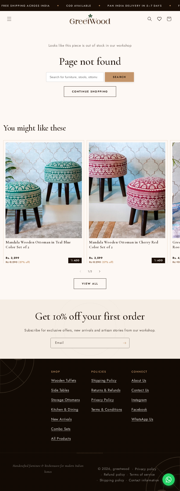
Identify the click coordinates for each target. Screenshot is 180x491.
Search (119, 77)
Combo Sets (60, 428)
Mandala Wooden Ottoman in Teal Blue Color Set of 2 (38, 244)
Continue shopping (90, 92)
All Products (61, 438)
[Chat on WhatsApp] (168, 479)
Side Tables (60, 390)
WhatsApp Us (142, 419)
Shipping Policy (104, 380)
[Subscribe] (124, 343)
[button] (9, 19)
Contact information (144, 480)
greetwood (121, 468)
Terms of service (142, 474)
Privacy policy (146, 469)
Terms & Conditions (106, 409)
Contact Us (140, 390)
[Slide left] (80, 271)
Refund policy (114, 474)
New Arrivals (61, 419)
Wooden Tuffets (63, 380)
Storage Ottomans (65, 399)
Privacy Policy (102, 399)
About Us (138, 380)
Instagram (139, 399)
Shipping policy (112, 480)
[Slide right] (99, 271)
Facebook (139, 409)
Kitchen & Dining (64, 409)
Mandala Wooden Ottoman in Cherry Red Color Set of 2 (123, 244)
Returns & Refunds (105, 390)
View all (90, 284)
